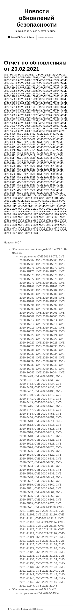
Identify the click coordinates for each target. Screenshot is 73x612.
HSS (35, 609)
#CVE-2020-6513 (45, 155)
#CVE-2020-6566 (26, 190)
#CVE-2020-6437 (26, 139)
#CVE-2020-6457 (26, 152)
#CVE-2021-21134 (49, 219)
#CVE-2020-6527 (26, 168)
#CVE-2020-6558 (46, 182)
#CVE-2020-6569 (26, 193)
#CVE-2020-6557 (26, 182)
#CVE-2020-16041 (28, 128)
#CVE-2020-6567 (46, 190)
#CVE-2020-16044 (28, 131)
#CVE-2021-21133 (28, 219)
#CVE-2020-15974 (28, 83)
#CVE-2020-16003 (28, 104)
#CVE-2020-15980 (28, 88)
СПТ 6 (52, 31)
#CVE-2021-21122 (49, 208)
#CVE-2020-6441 (46, 142)
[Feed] (9, 609)
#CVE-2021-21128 (49, 214)
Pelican (24, 609)
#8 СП (13, 75)
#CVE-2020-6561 (46, 184)
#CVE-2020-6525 (46, 166)
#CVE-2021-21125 (49, 211)
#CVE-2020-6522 (46, 163)
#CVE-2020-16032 (28, 120)
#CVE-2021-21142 (28, 227)
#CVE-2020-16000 (28, 101)
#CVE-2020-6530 (26, 171)
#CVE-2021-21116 (48, 203)
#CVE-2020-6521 (26, 163)
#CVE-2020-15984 (49, 91)
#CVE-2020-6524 (26, 166)
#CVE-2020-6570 (46, 193)
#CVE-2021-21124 (28, 211)
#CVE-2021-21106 (27, 195)
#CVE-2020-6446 (26, 147)
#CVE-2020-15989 (28, 96)
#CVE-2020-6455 (46, 150)
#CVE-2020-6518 (26, 160)
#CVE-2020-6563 (26, 187)
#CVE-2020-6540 (46, 179)
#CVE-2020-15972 (49, 80)
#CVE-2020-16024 (49, 112)
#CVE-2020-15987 (49, 93)
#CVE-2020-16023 (28, 112)
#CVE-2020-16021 (49, 109)
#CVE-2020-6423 (48, 131)
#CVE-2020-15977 (28, 85)
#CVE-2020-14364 (48, 75)
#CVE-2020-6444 (46, 144)
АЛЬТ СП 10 (23, 31)
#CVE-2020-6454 (26, 150)
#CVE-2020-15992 (28, 99)
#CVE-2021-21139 (28, 225)
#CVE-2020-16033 (49, 120)
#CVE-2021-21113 (48, 201)
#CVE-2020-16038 (28, 126)
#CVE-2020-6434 (26, 136)
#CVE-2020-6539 (26, 179)
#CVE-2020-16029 (28, 117)
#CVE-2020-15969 (49, 77)
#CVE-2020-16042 (49, 128)
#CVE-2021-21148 (28, 233)
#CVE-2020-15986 (28, 93)
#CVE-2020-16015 (28, 107)
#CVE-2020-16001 (49, 101)
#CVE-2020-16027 (49, 115)
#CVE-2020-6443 (26, 144)
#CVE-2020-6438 (46, 139)
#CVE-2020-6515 (26, 158)
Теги (23, 37)
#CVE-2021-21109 (28, 198)
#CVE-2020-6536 (26, 176)
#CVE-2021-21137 (49, 222)
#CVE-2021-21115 (27, 203)
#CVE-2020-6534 (46, 174)
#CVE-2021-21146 (49, 230)
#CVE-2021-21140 (49, 225)
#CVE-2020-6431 (26, 134)
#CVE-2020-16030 (49, 117)
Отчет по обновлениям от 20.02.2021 (35, 66)
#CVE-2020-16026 (28, 115)
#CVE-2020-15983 (28, 91)
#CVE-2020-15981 (49, 88)
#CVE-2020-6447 (46, 147)
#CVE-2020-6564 (46, 187)
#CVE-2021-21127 (28, 214)
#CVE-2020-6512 (26, 155)
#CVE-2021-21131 (49, 217)
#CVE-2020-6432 (46, 134)
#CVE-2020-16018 (49, 107)
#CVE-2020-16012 (49, 104)
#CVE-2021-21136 (28, 222)
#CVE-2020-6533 (26, 174)
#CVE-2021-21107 (48, 195)
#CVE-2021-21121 (28, 208)
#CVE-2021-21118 (27, 206)
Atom (31, 37)
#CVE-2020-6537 (46, 176)
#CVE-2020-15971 (28, 80)
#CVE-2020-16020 (28, 109)
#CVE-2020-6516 (46, 158)
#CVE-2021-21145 (28, 230)
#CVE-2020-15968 (28, 77)
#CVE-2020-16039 (49, 126)
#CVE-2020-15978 (49, 85)
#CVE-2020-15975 (49, 83)
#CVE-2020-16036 (49, 123)
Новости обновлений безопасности (37, 18)
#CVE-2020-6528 (46, 168)
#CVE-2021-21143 (49, 227)
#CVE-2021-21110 (49, 198)
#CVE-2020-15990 (49, 96)
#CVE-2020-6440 (26, 142)
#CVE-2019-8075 (27, 75)
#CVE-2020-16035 (28, 123)
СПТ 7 (43, 31)
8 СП (34, 31)
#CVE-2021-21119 (48, 206)
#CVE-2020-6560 (26, 184)
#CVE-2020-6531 (46, 171)
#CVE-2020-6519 (46, 160)
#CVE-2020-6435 (46, 136)
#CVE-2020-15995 (49, 99)
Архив (13, 37)
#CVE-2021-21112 (27, 201)
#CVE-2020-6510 (46, 152)
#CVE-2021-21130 (28, 217)
